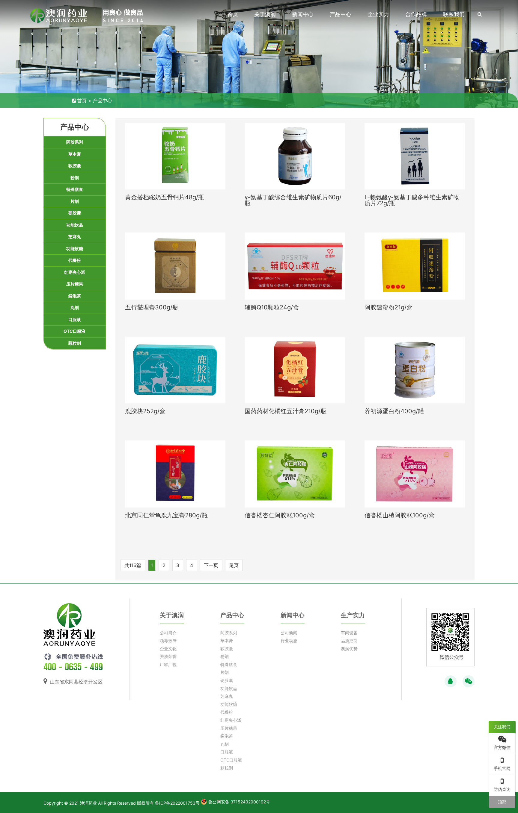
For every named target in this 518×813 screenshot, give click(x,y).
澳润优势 (349, 648)
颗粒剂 (74, 343)
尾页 (234, 565)
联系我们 (454, 14)
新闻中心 (303, 14)
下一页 (211, 565)
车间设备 (349, 632)
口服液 (74, 319)
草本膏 (74, 153)
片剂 (74, 201)
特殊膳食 (74, 189)
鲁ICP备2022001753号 (177, 803)
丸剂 (74, 307)
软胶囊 (74, 165)
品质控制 (349, 640)
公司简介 (168, 632)
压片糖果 (74, 283)
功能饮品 (74, 224)
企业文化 (168, 648)
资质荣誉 (168, 656)
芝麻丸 (74, 236)
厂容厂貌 (168, 664)
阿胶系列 (74, 142)
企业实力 (378, 14)
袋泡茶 (74, 295)
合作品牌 (416, 14)
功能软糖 (74, 248)
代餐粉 (74, 260)
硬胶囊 (74, 212)
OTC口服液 (74, 331)
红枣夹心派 (74, 272)
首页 (232, 14)
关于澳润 (265, 14)
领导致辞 (168, 640)
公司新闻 (289, 632)
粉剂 (74, 177)
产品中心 (340, 14)
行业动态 (289, 640)
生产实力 (353, 615)
